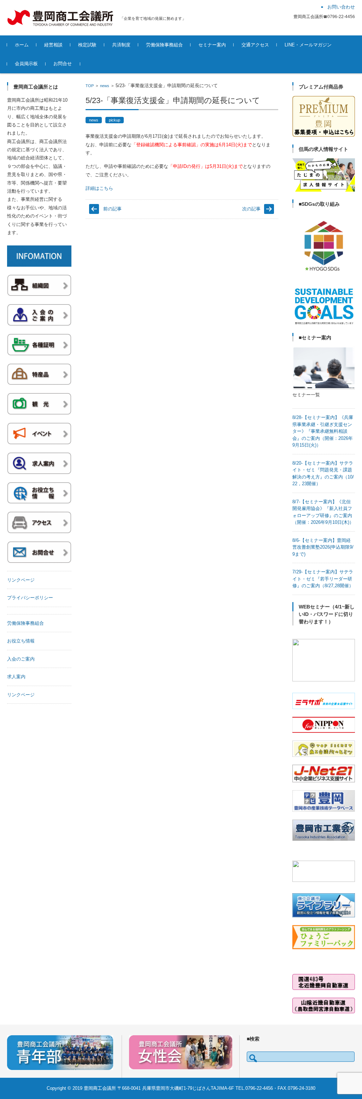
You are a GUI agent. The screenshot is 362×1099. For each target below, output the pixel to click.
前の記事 (112, 208)
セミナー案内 (212, 44)
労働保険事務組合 (164, 44)
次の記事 (251, 208)
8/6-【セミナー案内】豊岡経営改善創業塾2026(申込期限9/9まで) (323, 547)
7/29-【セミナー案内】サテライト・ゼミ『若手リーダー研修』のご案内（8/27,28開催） (323, 578)
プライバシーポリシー (30, 597)
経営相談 (53, 44)
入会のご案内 (21, 659)
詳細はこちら (99, 188)
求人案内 (16, 676)
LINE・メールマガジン (308, 44)
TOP (90, 86)
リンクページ (21, 580)
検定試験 (87, 44)
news (104, 86)
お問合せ (62, 63)
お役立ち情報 (21, 641)
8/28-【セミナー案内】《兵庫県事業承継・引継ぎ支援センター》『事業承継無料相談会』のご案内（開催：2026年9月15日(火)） (322, 431)
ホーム (22, 44)
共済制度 (121, 44)
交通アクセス (255, 44)
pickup (114, 120)
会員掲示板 (26, 63)
